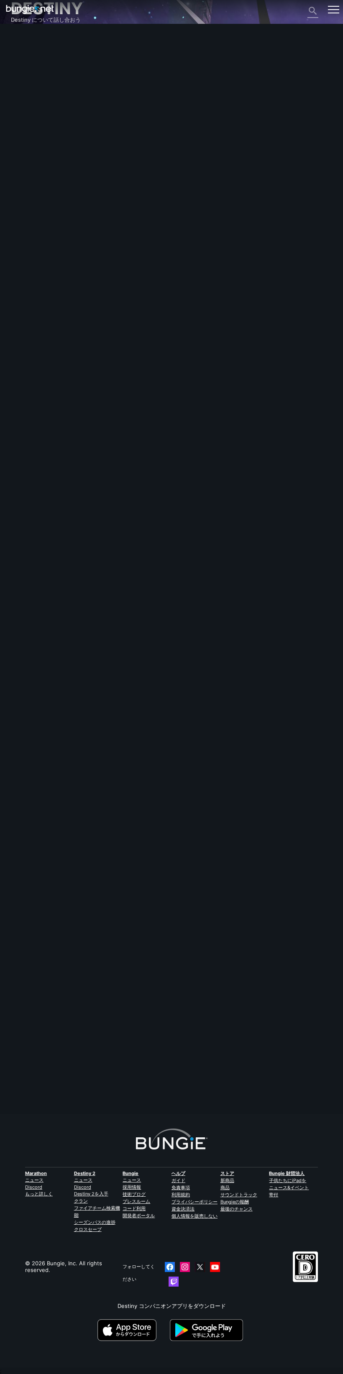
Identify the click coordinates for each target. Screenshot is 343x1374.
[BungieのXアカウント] (200, 1267)
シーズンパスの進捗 (94, 1222)
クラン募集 (29, 180)
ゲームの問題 (31, 113)
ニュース (34, 1180)
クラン (81, 1201)
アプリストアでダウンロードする (132, 1330)
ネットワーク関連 (37, 97)
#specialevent (73, 680)
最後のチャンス (236, 1209)
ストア (227, 1173)
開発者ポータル (139, 1215)
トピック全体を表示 (35, 708)
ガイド (178, 1180)
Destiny (29, 9)
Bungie (130, 1173)
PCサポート (29, 150)
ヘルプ (23, 82)
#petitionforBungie (195, 680)
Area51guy (24, 586)
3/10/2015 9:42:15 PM (71, 723)
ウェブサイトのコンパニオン (50, 128)
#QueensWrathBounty (149, 680)
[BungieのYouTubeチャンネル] (215, 1267)
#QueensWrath (107, 680)
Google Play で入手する (208, 1330)
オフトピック (31, 195)
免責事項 (181, 1187)
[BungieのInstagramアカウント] (185, 1267)
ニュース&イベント (289, 1187)
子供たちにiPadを (287, 1180)
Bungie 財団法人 (287, 1173)
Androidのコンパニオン (44, 143)
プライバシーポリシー (195, 1202)
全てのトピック (34, 38)
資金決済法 (183, 1209)
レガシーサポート (37, 165)
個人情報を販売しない (195, 1216)
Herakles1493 (28, 1064)
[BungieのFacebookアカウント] (170, 1267)
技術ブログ (134, 1194)
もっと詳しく (39, 1194)
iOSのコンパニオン (38, 135)
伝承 (20, 67)
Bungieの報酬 (234, 1202)
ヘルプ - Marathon (39, 202)
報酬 (20, 60)
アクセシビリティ (37, 120)
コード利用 (134, 1208)
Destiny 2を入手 (91, 1194)
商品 (225, 1187)
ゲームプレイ (31, 75)
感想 (20, 52)
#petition (45, 680)
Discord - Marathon (40, 210)
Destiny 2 (27, 46)
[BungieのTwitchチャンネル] (174, 1282)
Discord (33, 1187)
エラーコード (31, 90)
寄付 (273, 1195)
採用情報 (132, 1187)
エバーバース (31, 105)
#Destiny (21, 680)
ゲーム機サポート (37, 158)
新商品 (227, 1180)
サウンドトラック (238, 1195)
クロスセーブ (88, 1229)
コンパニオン (31, 173)
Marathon (36, 1173)
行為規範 (25, 219)
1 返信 (22, 1109)
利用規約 (181, 1195)
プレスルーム (136, 1201)
